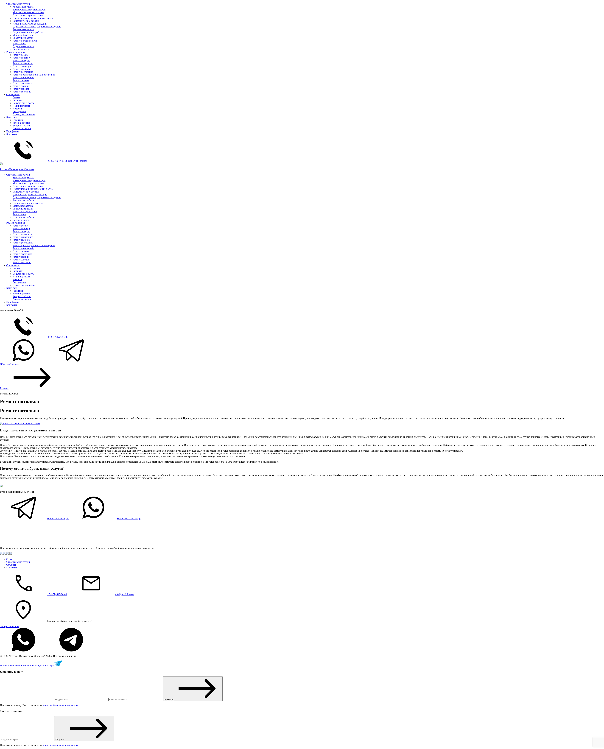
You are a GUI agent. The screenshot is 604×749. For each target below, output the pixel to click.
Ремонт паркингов (23, 63)
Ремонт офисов (21, 80)
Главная (4, 388)
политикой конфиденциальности (60, 705)
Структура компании (24, 114)
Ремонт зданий (21, 86)
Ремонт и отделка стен (25, 40)
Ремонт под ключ (15, 52)
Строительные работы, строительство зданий (37, 26)
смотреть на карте (9, 626)
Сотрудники (19, 111)
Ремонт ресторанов (23, 71)
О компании (13, 94)
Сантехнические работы (26, 21)
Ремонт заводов (21, 88)
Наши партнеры (21, 105)
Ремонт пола (19, 43)
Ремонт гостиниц (22, 91)
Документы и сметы (23, 103)
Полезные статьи (22, 128)
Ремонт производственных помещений (34, 74)
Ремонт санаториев (23, 66)
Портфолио (12, 131)
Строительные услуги (18, 4)
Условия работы (21, 122)
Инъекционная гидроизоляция (29, 9)
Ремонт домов (20, 54)
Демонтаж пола (21, 49)
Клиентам (11, 117)
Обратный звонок (77, 160)
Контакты (11, 134)
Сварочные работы (23, 37)
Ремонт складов (21, 60)
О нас (9, 559)
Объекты (11, 564)
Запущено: (44, 665)
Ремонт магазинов (22, 83)
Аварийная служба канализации (30, 23)
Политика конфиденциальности (17, 665)
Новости (17, 108)
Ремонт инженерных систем (28, 15)
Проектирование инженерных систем (33, 18)
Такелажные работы (23, 29)
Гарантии (18, 120)
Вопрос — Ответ (22, 125)
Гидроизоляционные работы (28, 32)
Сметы (16, 97)
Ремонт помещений (23, 77)
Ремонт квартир (21, 57)
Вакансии (18, 100)
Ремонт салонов (21, 69)
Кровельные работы (23, 6)
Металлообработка (23, 35)
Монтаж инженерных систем (28, 12)
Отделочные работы (23, 46)
